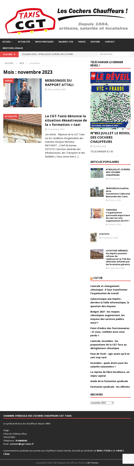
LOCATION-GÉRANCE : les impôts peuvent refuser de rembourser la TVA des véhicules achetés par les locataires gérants (118, 257)
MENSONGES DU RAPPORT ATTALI (59, 82)
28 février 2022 (114, 200)
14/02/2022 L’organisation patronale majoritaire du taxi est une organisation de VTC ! (118, 215)
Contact (110, 41)
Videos (81, 41)
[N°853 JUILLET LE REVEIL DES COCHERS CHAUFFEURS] (110, 100)
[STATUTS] (93, 238)
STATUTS (104, 234)
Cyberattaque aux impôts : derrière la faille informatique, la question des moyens (109, 302)
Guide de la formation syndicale (109, 381)
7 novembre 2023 (56, 129)
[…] (76, 156)
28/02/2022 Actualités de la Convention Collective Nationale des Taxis (118, 192)
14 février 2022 (114, 224)
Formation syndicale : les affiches (110, 386)
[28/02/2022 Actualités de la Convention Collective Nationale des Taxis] (96, 192)
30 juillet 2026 (99, 146)
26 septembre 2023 (109, 237)
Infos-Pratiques (44, 41)
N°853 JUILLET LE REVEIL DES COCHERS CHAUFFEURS (110, 137)
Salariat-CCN (66, 41)
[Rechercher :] (114, 54)
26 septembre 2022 (116, 268)
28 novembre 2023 (57, 89)
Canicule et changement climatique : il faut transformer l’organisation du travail (108, 289)
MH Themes (92, 462)
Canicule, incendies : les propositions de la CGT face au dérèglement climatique (108, 344)
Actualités (24, 41)
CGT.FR (97, 278)
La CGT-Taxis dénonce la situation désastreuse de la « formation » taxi (66, 120)
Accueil (6, 41)
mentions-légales (13, 48)
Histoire (95, 41)
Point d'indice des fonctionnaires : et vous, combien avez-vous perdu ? (109, 332)
